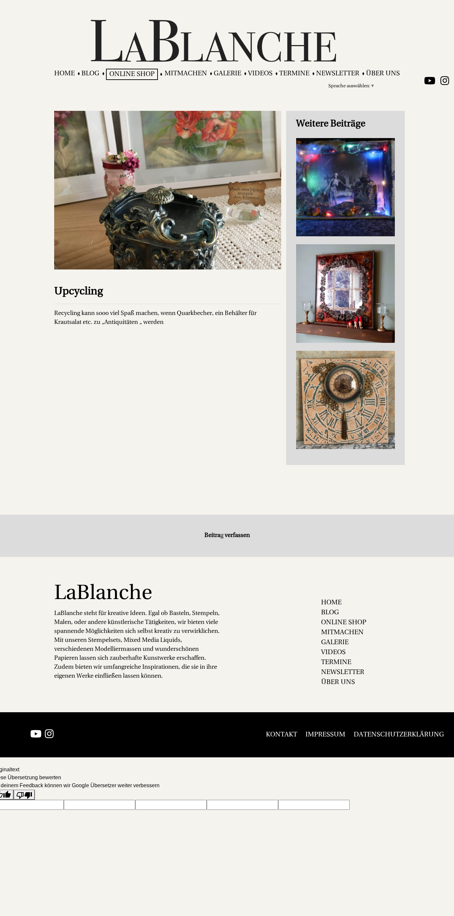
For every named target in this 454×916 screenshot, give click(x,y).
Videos (260, 73)
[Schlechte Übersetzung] (24, 795)
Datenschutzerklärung (399, 734)
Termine (294, 73)
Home (64, 73)
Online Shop (132, 74)
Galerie (227, 73)
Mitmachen (186, 73)
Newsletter (337, 73)
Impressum (325, 734)
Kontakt (281, 734)
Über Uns (383, 73)
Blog (90, 73)
